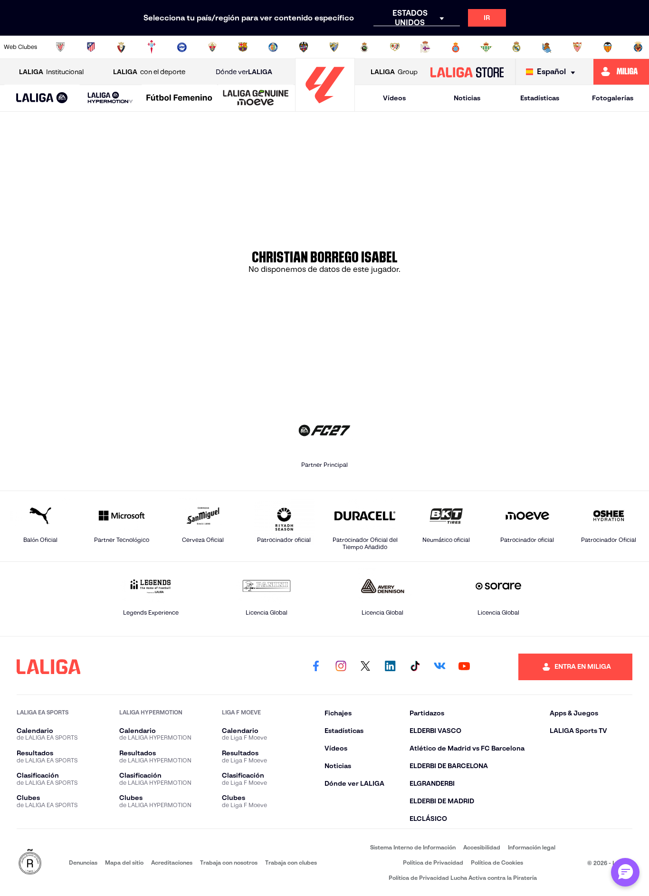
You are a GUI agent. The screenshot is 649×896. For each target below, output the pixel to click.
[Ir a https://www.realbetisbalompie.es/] (486, 47)
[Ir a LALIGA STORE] (466, 72)
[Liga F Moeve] (179, 98)
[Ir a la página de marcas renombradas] (30, 862)
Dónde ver (244, 72)
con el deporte (149, 72)
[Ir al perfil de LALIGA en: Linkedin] (390, 666)
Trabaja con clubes (291, 862)
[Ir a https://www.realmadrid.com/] (516, 47)
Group (394, 72)
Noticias (467, 98)
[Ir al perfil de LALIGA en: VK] (439, 666)
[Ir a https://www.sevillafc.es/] (577, 47)
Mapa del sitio (124, 862)
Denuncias (83, 862)
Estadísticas (539, 98)
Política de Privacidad (433, 862)
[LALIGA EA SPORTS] (42, 98)
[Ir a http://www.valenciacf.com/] (608, 47)
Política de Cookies (497, 862)
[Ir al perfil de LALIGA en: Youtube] (464, 666)
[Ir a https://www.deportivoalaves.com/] (182, 47)
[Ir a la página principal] (325, 107)
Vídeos (394, 98)
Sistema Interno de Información (413, 847)
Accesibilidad (481, 847)
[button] (42, 98)
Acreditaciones (171, 862)
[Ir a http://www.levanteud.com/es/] (303, 47)
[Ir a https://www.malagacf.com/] (334, 47)
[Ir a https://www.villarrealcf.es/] (638, 47)
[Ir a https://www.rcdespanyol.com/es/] (456, 47)
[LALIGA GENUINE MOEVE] (256, 98)
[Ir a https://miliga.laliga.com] (621, 72)
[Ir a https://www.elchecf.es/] (212, 47)
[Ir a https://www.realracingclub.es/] (364, 47)
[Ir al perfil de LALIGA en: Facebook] (315, 666)
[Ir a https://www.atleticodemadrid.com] (91, 47)
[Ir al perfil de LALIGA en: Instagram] (340, 666)
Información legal (531, 847)
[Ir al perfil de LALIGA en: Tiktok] (414, 666)
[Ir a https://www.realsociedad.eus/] (547, 47)
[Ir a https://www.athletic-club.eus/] (60, 47)
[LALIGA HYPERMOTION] (110, 98)
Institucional (51, 72)
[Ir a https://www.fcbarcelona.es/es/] (243, 47)
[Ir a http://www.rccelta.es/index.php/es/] (151, 47)
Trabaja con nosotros (229, 862)
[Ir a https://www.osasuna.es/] (121, 47)
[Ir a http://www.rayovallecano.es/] (395, 47)
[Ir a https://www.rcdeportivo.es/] (425, 47)
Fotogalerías (612, 98)
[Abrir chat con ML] (625, 872)
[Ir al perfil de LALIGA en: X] (365, 666)
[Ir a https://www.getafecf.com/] (273, 47)
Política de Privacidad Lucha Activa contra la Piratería (463, 878)
